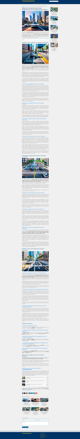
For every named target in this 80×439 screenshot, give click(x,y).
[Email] (35, 393)
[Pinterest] (26, 393)
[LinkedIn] (31, 393)
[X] (24, 393)
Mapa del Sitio (41, 437)
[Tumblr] (29, 393)
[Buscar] (57, 1)
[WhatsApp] (28, 393)
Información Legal (42, 433)
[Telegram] (33, 393)
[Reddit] (36, 393)
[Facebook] (23, 393)
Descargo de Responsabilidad (43, 436)
